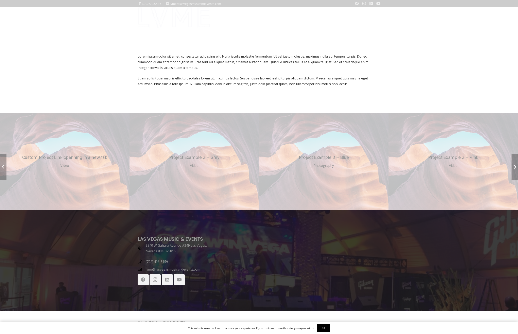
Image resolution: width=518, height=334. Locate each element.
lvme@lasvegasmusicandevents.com (173, 269)
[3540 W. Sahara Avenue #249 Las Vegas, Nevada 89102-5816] (142, 248)
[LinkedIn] (371, 3)
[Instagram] (364, 4)
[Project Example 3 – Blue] (323, 161)
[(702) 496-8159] (142, 261)
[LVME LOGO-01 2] (174, 17)
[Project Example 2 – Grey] (194, 161)
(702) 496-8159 (157, 261)
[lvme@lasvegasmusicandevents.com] (142, 269)
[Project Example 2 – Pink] (453, 161)
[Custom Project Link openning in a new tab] (65, 161)
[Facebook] (357, 3)
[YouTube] (378, 3)
